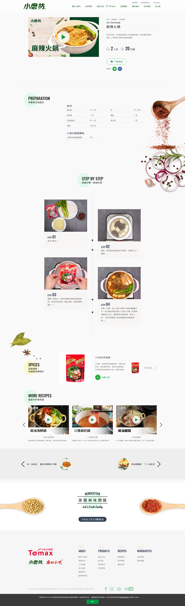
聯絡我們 (82, 572)
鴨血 (112, 115)
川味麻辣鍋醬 (103, 357)
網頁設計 (87, 589)
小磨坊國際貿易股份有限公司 (34, 6)
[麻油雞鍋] (92, 419)
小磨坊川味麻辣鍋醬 (74, 137)
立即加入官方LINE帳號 (92, 519)
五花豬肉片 (71, 120)
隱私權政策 (83, 576)
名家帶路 (121, 561)
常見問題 (101, 568)
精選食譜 (114, 19)
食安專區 (140, 557)
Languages (156, 2)
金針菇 (69, 110)
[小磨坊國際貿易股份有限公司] (40, 555)
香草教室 (101, 564)
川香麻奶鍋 (48, 437)
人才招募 (82, 564)
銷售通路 (140, 561)
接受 (92, 601)
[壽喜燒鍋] (136, 419)
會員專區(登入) (145, 2)
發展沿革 (82, 561)
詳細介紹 (106, 377)
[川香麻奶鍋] (48, 419)
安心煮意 (82, 568)
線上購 (100, 561)
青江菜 (113, 120)
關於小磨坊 (83, 557)
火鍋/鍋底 (122, 19)
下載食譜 (118, 61)
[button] (150, 367)
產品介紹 (101, 557)
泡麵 (68, 126)
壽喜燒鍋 (136, 437)
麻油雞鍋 (92, 437)
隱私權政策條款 (124, 597)
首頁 (107, 19)
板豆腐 (69, 115)
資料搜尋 (135, 2)
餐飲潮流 (121, 564)
